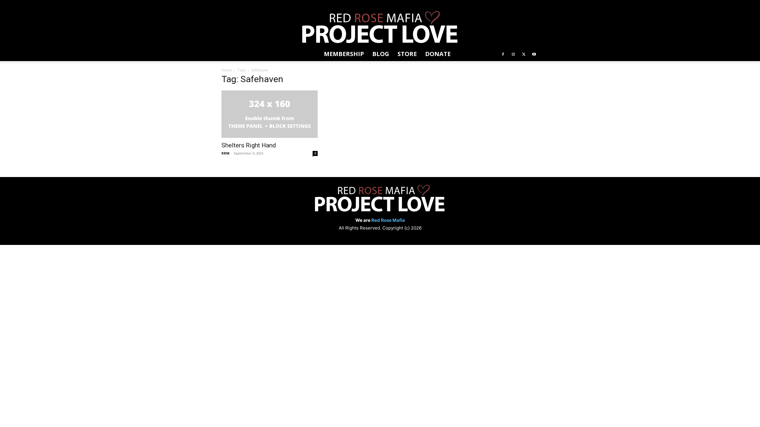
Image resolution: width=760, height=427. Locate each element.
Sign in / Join (231, 4)
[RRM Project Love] (380, 28)
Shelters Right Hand (248, 145)
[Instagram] (513, 54)
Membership (256, 4)
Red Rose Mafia (388, 220)
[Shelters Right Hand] (269, 114)
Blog (275, 4)
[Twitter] (523, 54)
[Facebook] (502, 54)
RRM (225, 153)
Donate (304, 4)
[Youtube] (534, 54)
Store (288, 4)
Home (226, 70)
